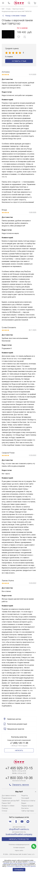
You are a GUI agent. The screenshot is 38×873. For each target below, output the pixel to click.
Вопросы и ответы (28, 800)
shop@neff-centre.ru (19, 829)
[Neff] (19, 3)
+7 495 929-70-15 (19, 768)
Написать (19, 750)
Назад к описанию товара (15, 16)
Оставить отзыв (19, 61)
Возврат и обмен (8, 806)
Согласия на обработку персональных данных (21, 866)
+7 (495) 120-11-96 (19, 743)
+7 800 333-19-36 (19, 778)
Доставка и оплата (9, 795)
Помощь (5, 808)
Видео (23, 803)
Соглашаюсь (19, 869)
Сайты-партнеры (27, 811)
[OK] (16, 821)
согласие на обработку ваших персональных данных (19, 862)
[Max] (28, 821)
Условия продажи (19, 847)
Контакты (24, 808)
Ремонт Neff (6, 803)
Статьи (4, 811)
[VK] (10, 821)
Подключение (7, 798)
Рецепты (24, 795)
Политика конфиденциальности (19, 844)
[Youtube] (22, 821)
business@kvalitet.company (19, 834)
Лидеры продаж (27, 806)
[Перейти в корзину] (35, 3)
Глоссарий (25, 798)
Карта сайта (19, 850)
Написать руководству (19, 839)
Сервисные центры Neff (10, 800)
